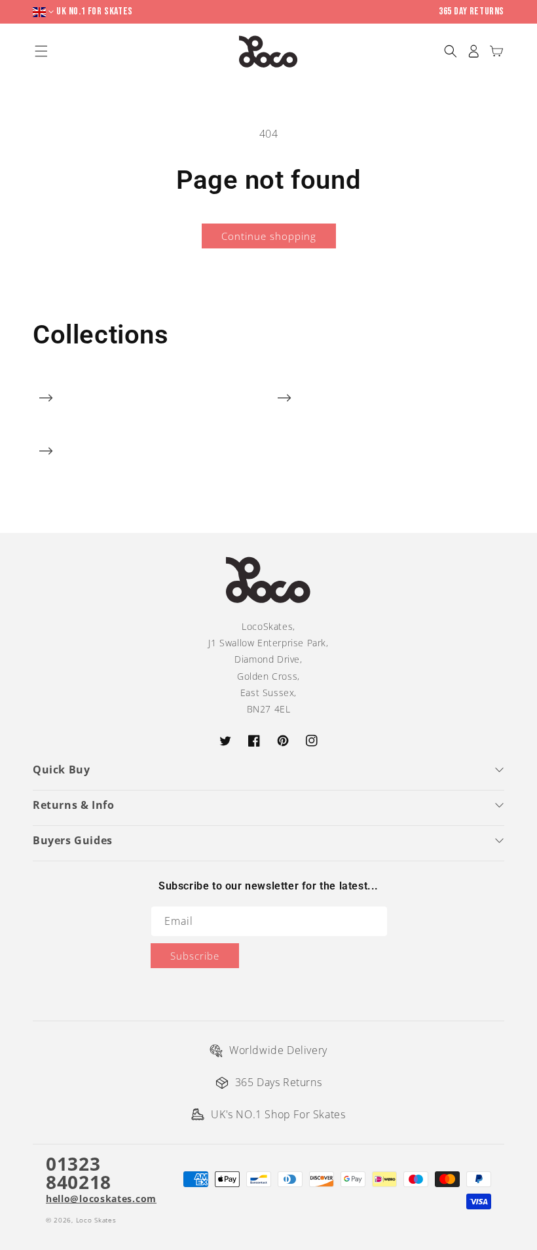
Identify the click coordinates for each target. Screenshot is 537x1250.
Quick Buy (61, 769)
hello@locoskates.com (101, 1198)
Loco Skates (96, 1219)
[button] (450, 51)
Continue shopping (268, 236)
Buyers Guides (73, 840)
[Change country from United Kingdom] (44, 12)
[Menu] (41, 51)
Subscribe (194, 955)
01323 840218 (78, 1172)
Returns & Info (73, 805)
